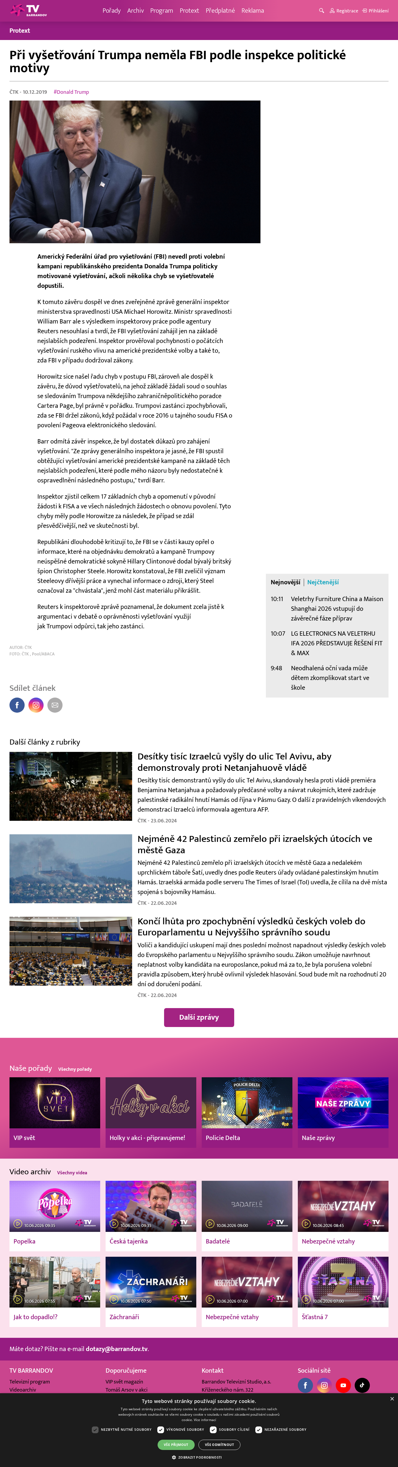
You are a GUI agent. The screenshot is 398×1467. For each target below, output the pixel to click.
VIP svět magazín (124, 1382)
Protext (189, 11)
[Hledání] (322, 11)
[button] (199, 1457)
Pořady (112, 11)
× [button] (392, 1399)
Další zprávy (199, 1017)
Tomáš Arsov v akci (127, 1390)
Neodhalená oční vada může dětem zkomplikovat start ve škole (330, 678)
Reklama (253, 11)
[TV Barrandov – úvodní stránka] (28, 11)
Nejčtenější (323, 582)
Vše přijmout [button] (176, 1444)
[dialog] (199, 1430)
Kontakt (213, 1371)
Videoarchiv (22, 1390)
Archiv (135, 11)
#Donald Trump (71, 92)
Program (161, 11)
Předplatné (220, 11)
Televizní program (29, 1382)
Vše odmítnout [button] (219, 1444)
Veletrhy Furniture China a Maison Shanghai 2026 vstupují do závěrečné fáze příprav (337, 608)
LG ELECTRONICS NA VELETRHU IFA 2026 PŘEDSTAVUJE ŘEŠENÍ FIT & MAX (337, 643)
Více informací (205, 1420)
